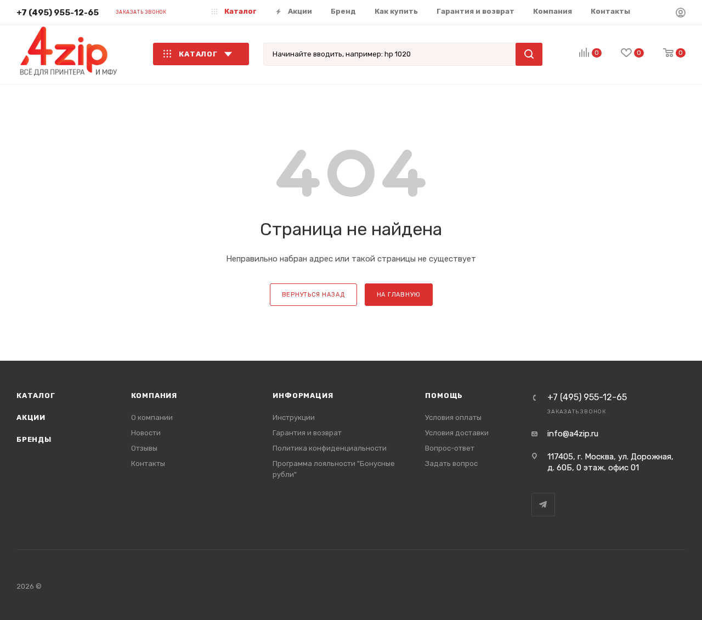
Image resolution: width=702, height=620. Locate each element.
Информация (303, 395)
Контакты (148, 463)
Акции (31, 417)
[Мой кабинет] (681, 14)
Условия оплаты (453, 417)
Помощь (444, 395)
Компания (154, 395)
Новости (146, 433)
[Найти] (529, 54)
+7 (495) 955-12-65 (57, 13)
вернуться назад (313, 294)
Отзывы (144, 448)
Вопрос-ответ (449, 448)
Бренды (34, 439)
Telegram (543, 504)
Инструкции (294, 417)
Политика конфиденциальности (330, 448)
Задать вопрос (451, 463)
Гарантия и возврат (307, 433)
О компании (152, 417)
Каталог (35, 395)
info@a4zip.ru (572, 434)
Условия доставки (457, 433)
